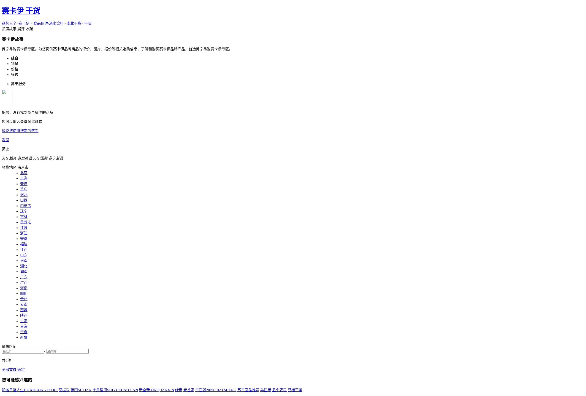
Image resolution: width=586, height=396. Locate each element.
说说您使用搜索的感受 (20, 131)
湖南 (23, 272)
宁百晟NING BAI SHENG (215, 390)
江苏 (23, 228)
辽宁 (23, 211)
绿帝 (178, 390)
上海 (23, 178)
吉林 (23, 217)
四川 (23, 293)
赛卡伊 (24, 23)
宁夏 (23, 332)
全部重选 (9, 370)
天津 (23, 184)
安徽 (23, 239)
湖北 (23, 266)
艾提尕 (64, 390)
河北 (23, 195)
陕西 (23, 315)
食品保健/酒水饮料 (48, 23)
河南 (23, 261)
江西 (23, 250)
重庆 (23, 189)
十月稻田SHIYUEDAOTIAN (115, 390)
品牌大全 (9, 23)
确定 (21, 370)
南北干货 (74, 23)
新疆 (23, 337)
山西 (23, 200)
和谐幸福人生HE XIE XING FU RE (30, 390)
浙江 (23, 233)
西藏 (23, 310)
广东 (23, 277)
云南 (23, 304)
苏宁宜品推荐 (248, 390)
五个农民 (279, 390)
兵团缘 (265, 390)
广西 (23, 282)
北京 (23, 173)
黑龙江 (25, 222)
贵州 (23, 299)
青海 (23, 326)
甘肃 (23, 321)
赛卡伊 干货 (21, 11)
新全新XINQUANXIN (156, 390)
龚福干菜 (295, 390)
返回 (5, 140)
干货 (88, 23)
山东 (23, 255)
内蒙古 (25, 206)
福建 (23, 244)
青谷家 (188, 390)
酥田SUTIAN (81, 390)
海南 (23, 288)
